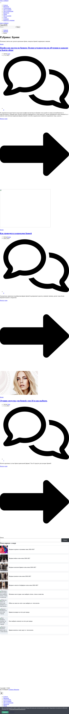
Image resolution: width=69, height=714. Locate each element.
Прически (6, 12)
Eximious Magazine (13, 689)
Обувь (5, 14)
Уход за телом (7, 16)
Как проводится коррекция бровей (16, 233)
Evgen (9, 237)
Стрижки (6, 19)
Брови (2, 44)
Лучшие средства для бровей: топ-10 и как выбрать (23, 401)
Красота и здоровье (8, 20)
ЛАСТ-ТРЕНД (4, 0)
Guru (8, 53)
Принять (5, 712)
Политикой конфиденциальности (17, 709)
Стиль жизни (7, 8)
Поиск (2, 537)
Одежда (5, 5)
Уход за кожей (7, 9)
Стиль (5, 17)
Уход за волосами (8, 11)
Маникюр (6, 6)
